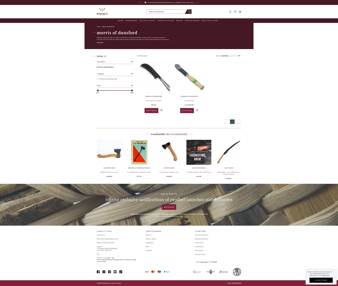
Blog (147, 246)
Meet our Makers (151, 239)
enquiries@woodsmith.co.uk (109, 239)
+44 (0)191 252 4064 (180, 2)
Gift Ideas (149, 250)
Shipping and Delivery (201, 239)
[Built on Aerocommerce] (236, 283)
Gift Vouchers (199, 250)
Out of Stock (151, 110)
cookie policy (325, 275)
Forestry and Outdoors (105, 67)
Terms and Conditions (201, 235)
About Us (148, 235)
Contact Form (101, 235)
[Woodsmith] (102, 11)
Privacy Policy (199, 242)
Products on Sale (200, 254)
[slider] (97, 90)
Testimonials (150, 242)
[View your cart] (240, 12)
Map (98, 254)
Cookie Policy (199, 246)
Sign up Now (169, 207)
